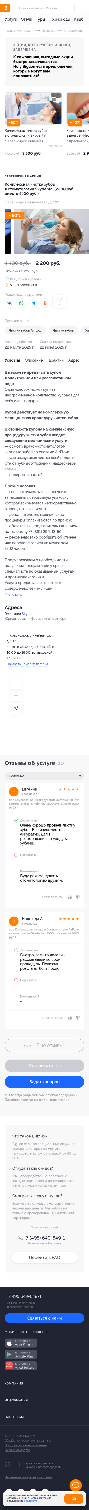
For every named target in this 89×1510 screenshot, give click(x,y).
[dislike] (77, 897)
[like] (69, 897)
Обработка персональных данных (28, 1440)
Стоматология (73, 30)
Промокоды (59, 19)
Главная (10, 30)
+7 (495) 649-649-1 (44, 1238)
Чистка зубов (63, 330)
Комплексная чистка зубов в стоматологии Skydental (26, 133)
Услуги (11, 19)
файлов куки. (31, 1501)
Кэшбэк (80, 19)
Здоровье (48, 30)
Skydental (29, 614)
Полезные (16, 776)
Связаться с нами (44, 1318)
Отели (26, 19)
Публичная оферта (17, 1450)
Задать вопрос (45, 1081)
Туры (40, 19)
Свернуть (13, 595)
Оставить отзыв (44, 1065)
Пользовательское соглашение (26, 1445)
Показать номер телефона (27, 664)
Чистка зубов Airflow (25, 330)
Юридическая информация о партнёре (35, 618)
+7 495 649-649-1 (24, 1296)
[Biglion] (10, 8)
